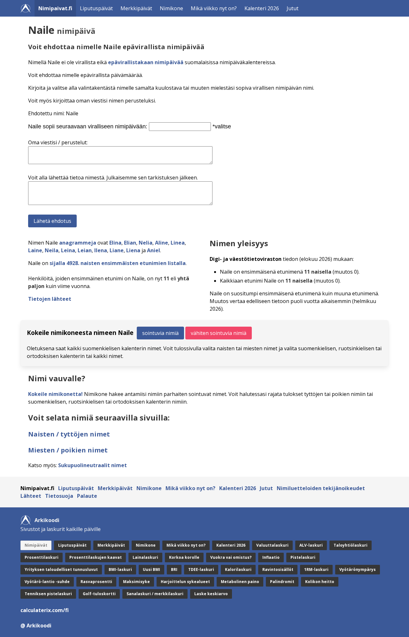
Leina (68, 250)
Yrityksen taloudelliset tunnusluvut (61, 569)
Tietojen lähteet (49, 298)
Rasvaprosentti (96, 581)
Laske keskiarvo (211, 593)
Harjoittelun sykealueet (185, 581)
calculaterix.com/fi (44, 610)
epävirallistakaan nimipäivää (145, 62)
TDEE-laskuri (201, 569)
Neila (51, 250)
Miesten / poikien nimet (68, 450)
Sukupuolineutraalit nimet (92, 465)
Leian (85, 250)
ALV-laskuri (311, 545)
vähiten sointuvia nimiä (218, 333)
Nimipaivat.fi (55, 8)
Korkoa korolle (184, 557)
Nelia (145, 242)
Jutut (292, 8)
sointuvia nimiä (160, 333)
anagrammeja (77, 242)
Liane (117, 250)
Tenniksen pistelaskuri (48, 593)
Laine (35, 250)
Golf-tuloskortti (99, 593)
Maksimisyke (136, 581)
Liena (133, 250)
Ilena (100, 250)
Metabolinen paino (240, 581)
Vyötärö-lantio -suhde (47, 581)
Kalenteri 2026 (261, 8)
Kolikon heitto (319, 581)
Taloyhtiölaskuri (350, 545)
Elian (130, 242)
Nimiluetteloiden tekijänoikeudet (321, 488)
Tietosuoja (59, 495)
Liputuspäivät (96, 8)
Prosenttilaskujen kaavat (95, 557)
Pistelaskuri (302, 557)
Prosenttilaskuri (41, 557)
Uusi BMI (151, 569)
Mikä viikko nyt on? (214, 8)
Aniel (153, 250)
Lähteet (30, 495)
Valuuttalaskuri (272, 545)
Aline (161, 242)
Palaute (87, 495)
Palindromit (282, 581)
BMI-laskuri (120, 569)
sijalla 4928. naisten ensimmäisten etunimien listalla (118, 263)
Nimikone (171, 8)
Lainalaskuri (145, 557)
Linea (178, 242)
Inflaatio (271, 557)
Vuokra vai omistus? (230, 557)
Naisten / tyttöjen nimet (69, 434)
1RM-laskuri (316, 569)
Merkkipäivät (136, 8)
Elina (115, 242)
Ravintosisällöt (277, 569)
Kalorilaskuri (238, 569)
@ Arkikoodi (35, 625)
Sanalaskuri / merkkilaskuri (155, 593)
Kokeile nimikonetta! (55, 394)
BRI (174, 569)
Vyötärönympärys (357, 569)
